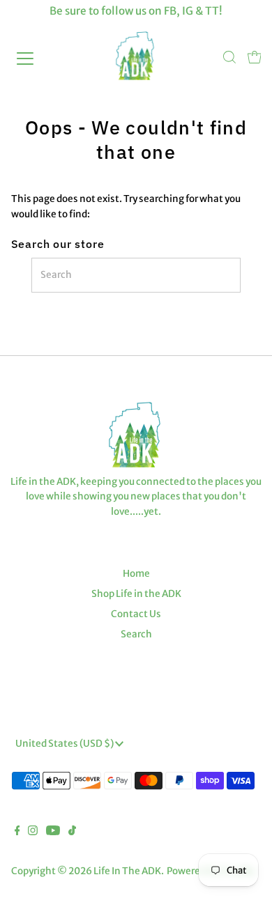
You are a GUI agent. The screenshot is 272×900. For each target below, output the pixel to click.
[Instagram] (32, 832)
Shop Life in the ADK (136, 594)
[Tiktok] (72, 832)
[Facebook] (17, 832)
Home (136, 574)
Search (136, 634)
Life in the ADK (127, 871)
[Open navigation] (37, 58)
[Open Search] (229, 58)
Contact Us (136, 614)
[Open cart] (255, 58)
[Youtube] (53, 832)
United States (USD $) (65, 744)
